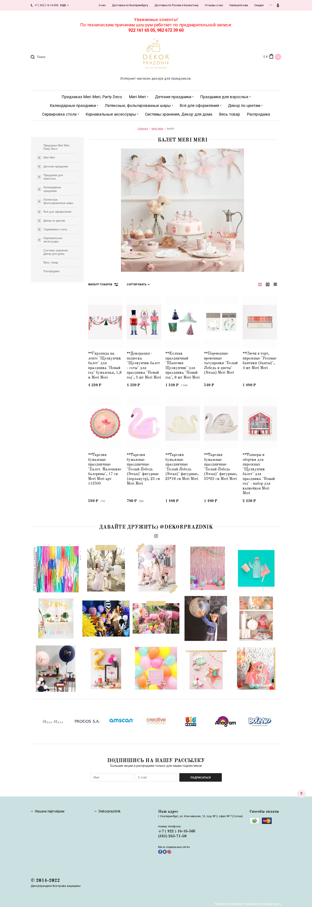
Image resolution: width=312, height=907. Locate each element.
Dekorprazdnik (109, 811)
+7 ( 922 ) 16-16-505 (176, 831)
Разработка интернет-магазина (237, 904)
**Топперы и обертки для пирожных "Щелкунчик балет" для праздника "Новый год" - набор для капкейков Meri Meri (259, 474)
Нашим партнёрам (49, 811)
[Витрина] (260, 284)
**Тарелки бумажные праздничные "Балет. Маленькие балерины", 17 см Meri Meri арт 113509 (104, 469)
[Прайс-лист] (275, 284)
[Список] (267, 284)
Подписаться (200, 777)
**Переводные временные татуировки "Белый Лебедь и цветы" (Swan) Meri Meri (221, 363)
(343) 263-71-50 (172, 836)
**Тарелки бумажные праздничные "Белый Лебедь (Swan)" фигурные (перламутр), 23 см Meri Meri (143, 469)
